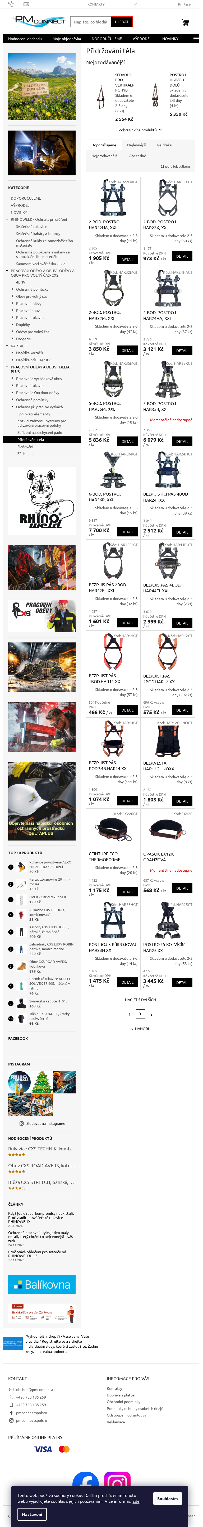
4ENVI (19, 282)
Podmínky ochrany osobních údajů (133, 1408)
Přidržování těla (28, 439)
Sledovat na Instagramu (43, 1123)
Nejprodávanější (102, 155)
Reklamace (114, 1421)
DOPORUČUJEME (24, 198)
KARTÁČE (17, 345)
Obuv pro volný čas (29, 296)
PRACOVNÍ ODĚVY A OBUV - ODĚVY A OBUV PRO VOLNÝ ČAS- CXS (40, 272)
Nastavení (32, 1514)
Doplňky (21, 324)
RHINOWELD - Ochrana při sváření (37, 219)
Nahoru (141, 1028)
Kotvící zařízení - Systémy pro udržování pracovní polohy (39, 423)
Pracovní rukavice (28, 317)
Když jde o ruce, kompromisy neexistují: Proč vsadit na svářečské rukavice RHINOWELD (39, 1217)
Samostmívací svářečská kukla (38, 263)
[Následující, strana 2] (138, 1014)
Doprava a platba (119, 1394)
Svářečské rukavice (29, 226)
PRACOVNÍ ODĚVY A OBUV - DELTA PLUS (38, 369)
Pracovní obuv (26, 310)
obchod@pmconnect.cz (33, 1389)
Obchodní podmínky (122, 1401)
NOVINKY (17, 212)
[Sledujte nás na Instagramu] (115, 1484)
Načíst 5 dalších (138, 999)
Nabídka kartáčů (27, 352)
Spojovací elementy (31, 413)
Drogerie (21, 338)
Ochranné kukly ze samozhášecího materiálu (42, 242)
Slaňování (23, 446)
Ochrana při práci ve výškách (37, 406)
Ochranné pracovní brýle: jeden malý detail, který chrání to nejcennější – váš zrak (38, 1237)
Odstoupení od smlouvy (124, 1415)
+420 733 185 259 (29, 1397)
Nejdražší (162, 144)
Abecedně (135, 155)
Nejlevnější (134, 144)
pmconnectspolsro (29, 1412)
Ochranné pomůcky (30, 289)
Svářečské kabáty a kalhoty (36, 233)
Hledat (119, 21)
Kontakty (94, 4)
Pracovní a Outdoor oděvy (35, 392)
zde (136, 1501)
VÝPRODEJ (18, 205)
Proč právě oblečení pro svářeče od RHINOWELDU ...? (35, 1254)
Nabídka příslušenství (31, 359)
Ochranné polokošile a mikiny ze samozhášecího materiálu (41, 254)
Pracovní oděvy (26, 303)
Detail (125, 259)
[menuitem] (23, 38)
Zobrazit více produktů (136, 129)
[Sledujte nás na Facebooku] (84, 1484)
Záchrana (22, 453)
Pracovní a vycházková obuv (37, 378)
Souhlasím (167, 1498)
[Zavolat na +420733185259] (14, 3)
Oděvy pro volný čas (30, 331)
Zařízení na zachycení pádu (37, 432)
